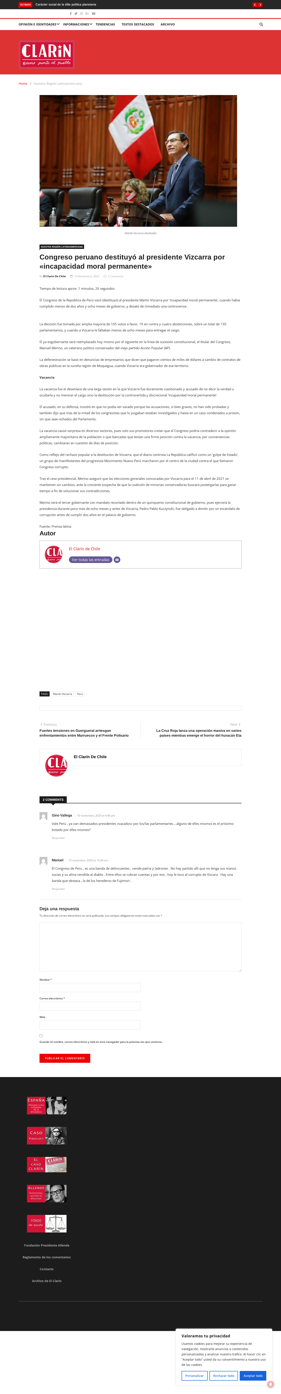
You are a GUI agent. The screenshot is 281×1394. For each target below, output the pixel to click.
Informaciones (76, 24)
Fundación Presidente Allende (46, 1245)
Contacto (47, 1269)
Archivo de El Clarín (46, 1281)
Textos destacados (138, 24)
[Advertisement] (140, 628)
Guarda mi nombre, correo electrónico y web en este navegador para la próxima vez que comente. (101, 1042)
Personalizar (194, 1376)
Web (42, 1017)
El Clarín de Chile (54, 276)
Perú (80, 694)
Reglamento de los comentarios (47, 1257)
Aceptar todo (253, 1376)
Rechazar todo (223, 1376)
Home (23, 83)
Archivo (168, 24)
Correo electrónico (52, 998)
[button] (255, 5)
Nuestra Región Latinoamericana (58, 83)
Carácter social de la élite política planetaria (66, 4)
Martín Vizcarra (62, 694)
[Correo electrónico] (117, 559)
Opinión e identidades (37, 24)
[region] (224, 1357)
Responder (58, 838)
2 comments (116, 276)
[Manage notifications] (270, 1384)
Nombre (46, 980)
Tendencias (105, 24)
